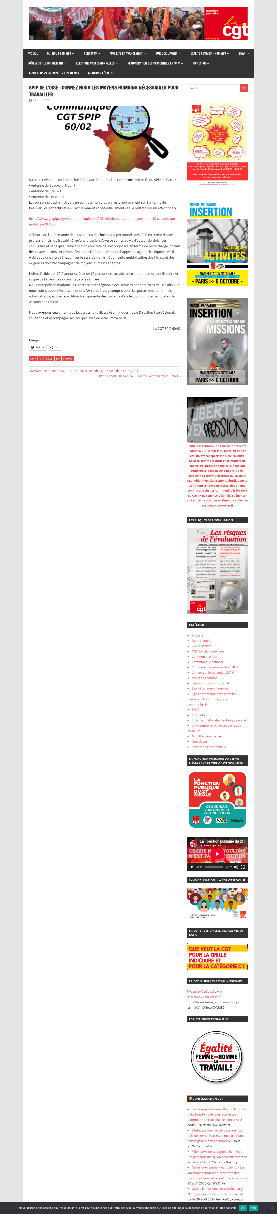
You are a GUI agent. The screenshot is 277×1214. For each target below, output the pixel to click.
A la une (197, 635)
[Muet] (236, 867)
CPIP (33, 358)
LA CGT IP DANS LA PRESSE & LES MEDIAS (53, 73)
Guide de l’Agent (166, 53)
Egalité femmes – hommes (208, 53)
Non (253, 1207)
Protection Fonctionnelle (209, 747)
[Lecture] (192, 867)
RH (58, 358)
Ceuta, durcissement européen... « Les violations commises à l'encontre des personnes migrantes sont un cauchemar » (217, 1172)
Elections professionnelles (95, 63)
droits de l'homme (204, 678)
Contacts (90, 53)
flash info (198, 715)
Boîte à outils (201, 641)
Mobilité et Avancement (126, 53)
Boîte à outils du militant (45, 63)
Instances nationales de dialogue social (219, 720)
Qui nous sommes (59, 53)
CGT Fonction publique (208, 651)
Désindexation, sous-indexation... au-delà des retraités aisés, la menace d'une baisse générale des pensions (216, 1135)
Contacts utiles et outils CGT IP (213, 672)
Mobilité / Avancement (208, 736)
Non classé (199, 741)
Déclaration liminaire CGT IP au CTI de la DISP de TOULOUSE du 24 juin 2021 (84, 371)
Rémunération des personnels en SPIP (154, 63)
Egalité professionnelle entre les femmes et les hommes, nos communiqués (212, 699)
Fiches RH (199, 63)
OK (243, 1207)
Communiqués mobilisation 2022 (215, 667)
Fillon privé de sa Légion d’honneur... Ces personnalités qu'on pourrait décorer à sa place (217, 1156)
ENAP (242, 53)
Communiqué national (207, 662)
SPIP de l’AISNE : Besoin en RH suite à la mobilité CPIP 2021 (137, 376)
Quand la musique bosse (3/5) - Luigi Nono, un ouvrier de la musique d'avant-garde (216, 1194)
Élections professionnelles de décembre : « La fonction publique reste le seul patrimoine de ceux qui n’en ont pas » (217, 1114)
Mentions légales (100, 73)
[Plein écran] (243, 867)
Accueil (33, 53)
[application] (217, 854)
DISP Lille (46, 358)
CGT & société (201, 646)
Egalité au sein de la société (211, 683)
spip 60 (67, 358)
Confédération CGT (208, 1099)
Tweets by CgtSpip (199, 991)
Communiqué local (205, 657)
